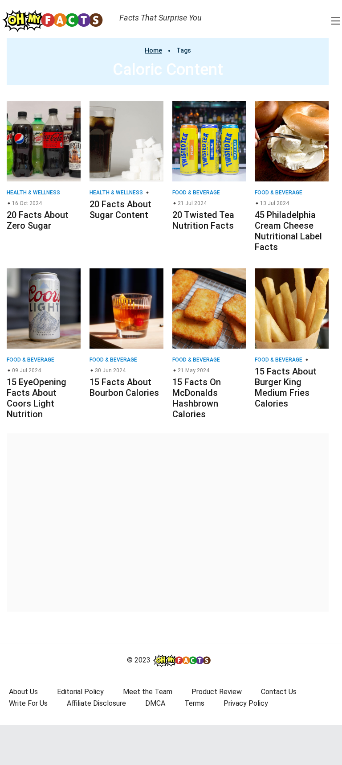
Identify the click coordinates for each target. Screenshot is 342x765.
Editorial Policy (80, 691)
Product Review (216, 691)
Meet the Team (147, 691)
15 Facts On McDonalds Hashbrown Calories (196, 398)
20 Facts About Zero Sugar (38, 220)
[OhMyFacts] (56, 20)
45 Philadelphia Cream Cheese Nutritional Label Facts (288, 231)
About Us (23, 691)
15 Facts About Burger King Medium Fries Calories (286, 387)
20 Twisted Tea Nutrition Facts (203, 220)
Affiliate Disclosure (96, 703)
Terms (194, 703)
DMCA (155, 703)
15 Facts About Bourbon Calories (124, 387)
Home (153, 50)
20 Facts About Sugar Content (120, 209)
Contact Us (279, 691)
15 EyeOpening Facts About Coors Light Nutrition (36, 398)
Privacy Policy (246, 703)
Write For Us (28, 703)
